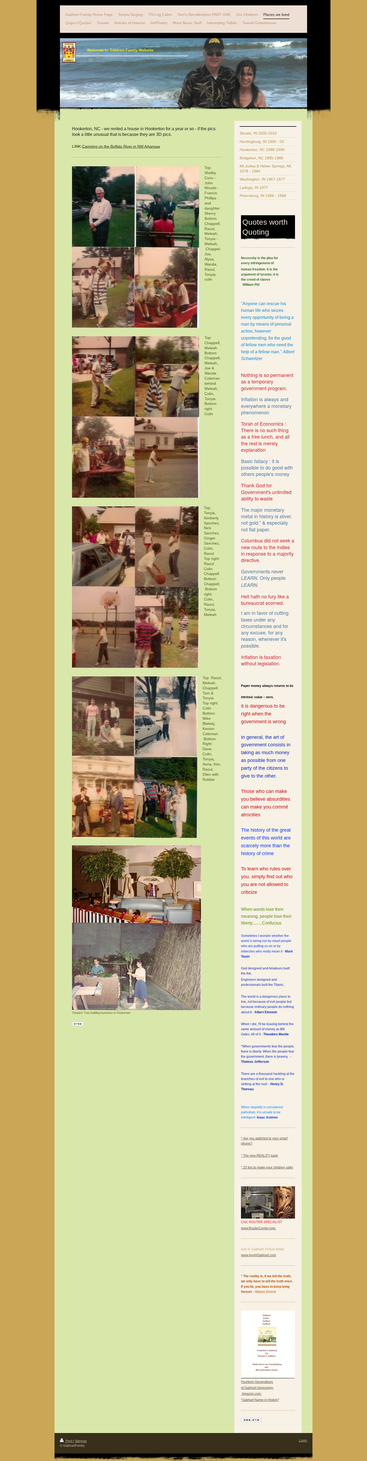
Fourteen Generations (257, 1382)
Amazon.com (251, 1394)
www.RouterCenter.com (258, 1228)
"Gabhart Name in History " (260, 1400)
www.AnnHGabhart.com (258, 1255)
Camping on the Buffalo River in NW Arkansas (121, 146)
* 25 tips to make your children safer (267, 1167)
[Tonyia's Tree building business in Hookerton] (136, 927)
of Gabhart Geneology (257, 1388)
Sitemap (81, 1441)
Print (69, 1441)
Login (303, 1440)
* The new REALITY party (259, 1155)
